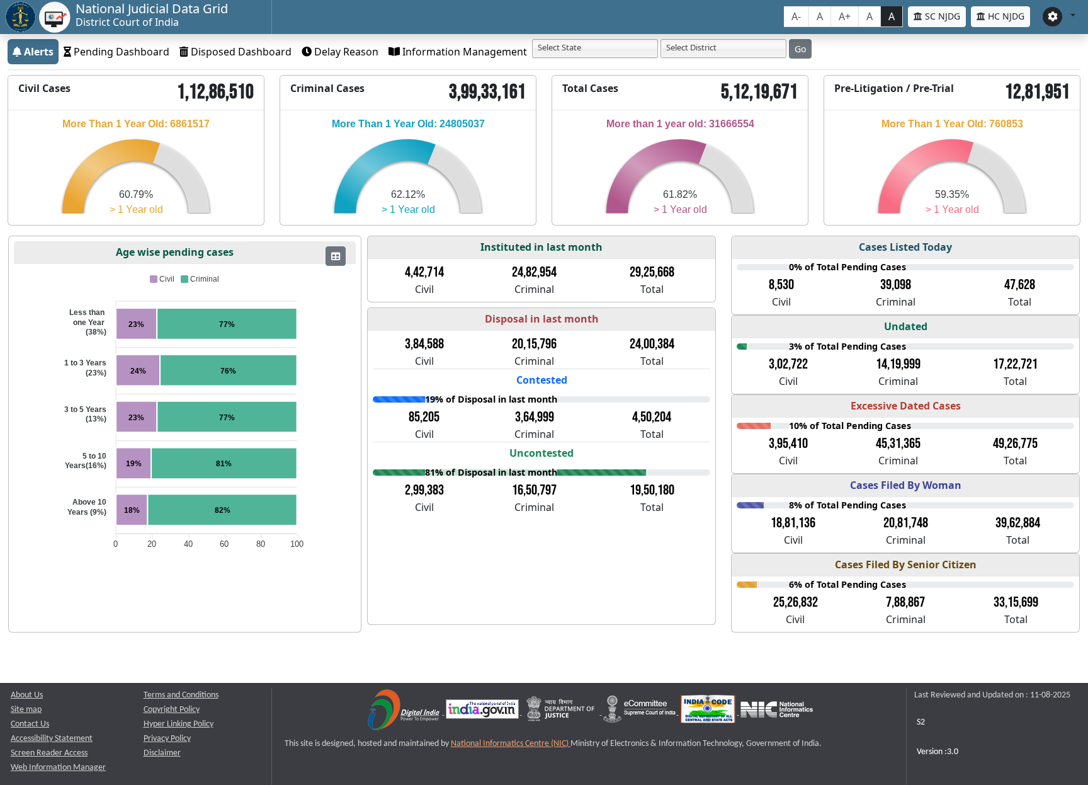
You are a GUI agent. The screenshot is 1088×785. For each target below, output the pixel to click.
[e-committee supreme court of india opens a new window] (640, 712)
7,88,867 (905, 602)
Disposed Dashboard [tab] (240, 52)
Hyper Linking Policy (178, 724)
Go (800, 49)
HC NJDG (1004, 16)
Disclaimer (162, 753)
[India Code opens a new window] (709, 712)
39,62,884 (1017, 523)
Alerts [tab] (37, 52)
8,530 (781, 285)
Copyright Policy (172, 710)
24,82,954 (534, 272)
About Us (27, 695)
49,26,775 (1015, 443)
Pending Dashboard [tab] (120, 52)
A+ (845, 16)
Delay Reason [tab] (345, 52)
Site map (26, 710)
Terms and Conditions (181, 695)
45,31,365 (898, 443)
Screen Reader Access (49, 753)
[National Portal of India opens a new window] (483, 712)
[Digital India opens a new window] (405, 712)
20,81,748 (905, 523)
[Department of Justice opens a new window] (562, 712)
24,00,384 (652, 344)
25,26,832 (795, 602)
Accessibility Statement (52, 739)
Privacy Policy (167, 739)
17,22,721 (1015, 364)
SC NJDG (941, 16)
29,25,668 (652, 272)
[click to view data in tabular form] (336, 256)
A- (796, 16)
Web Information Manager (58, 768)
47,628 (1019, 285)
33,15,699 (1016, 602)
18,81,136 (793, 523)
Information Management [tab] (463, 52)
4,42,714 (424, 272)
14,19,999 (898, 364)
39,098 (895, 285)
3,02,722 (788, 364)
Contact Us (30, 724)
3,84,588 (424, 344)
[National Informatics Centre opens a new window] (776, 712)
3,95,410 (788, 443)
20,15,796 (534, 344)
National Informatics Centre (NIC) (510, 744)
